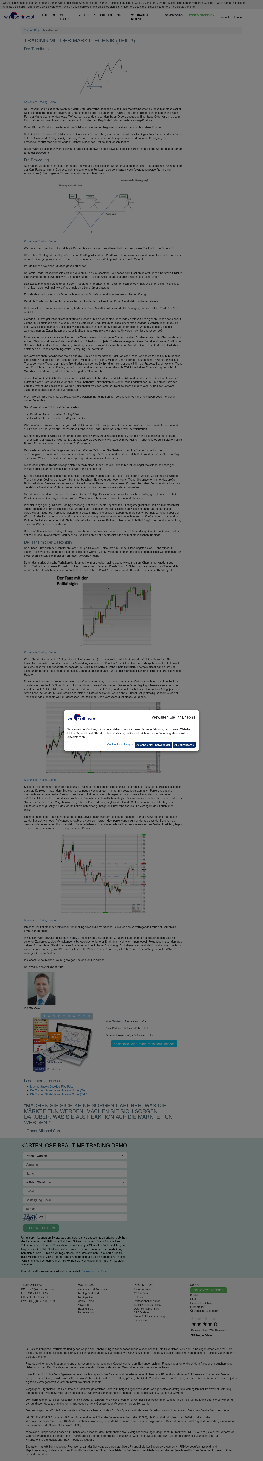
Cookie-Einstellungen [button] (120, 744)
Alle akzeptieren (184, 745)
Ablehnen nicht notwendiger (153, 745)
